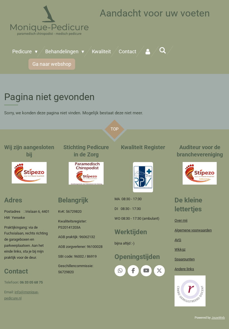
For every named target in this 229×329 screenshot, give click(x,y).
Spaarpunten (185, 259)
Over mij (181, 220)
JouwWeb (218, 318)
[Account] (147, 51)
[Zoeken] (162, 50)
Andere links (184, 269)
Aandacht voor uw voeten (155, 13)
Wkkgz (180, 249)
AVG (178, 240)
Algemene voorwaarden (193, 230)
